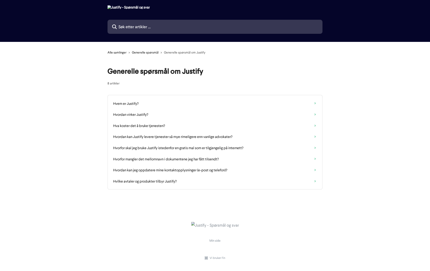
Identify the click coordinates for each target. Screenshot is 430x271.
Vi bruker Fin (217, 258)
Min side (215, 240)
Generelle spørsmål (145, 52)
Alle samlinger (117, 52)
